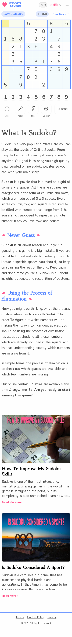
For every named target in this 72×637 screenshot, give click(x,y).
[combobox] (13, 14)
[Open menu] (67, 4)
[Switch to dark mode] (55, 5)
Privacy (52, 617)
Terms (20, 617)
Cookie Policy (35, 617)
